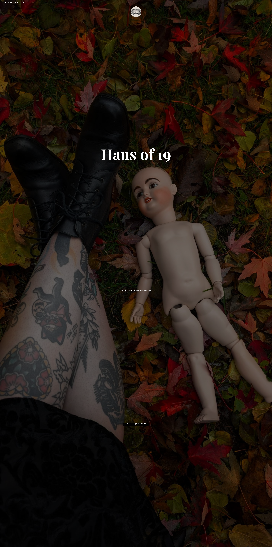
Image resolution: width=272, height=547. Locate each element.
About (10, 2)
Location (16, 2)
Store (4, 2)
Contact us (24, 2)
